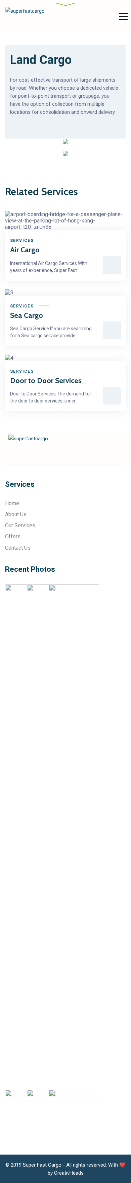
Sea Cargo (26, 315)
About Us (16, 514)
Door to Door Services (46, 380)
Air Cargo (25, 249)
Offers (12, 536)
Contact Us (18, 548)
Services (22, 240)
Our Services (20, 525)
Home (12, 503)
